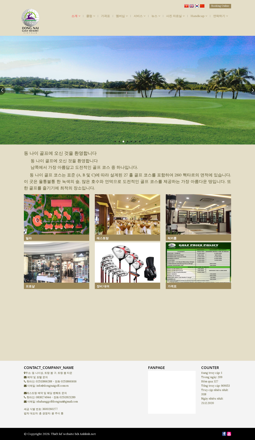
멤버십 (120, 16)
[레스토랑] (127, 217)
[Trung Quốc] (202, 5)
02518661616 (69, 381)
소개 (74, 16)
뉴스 (154, 16)
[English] (191, 5)
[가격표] (198, 265)
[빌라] (56, 217)
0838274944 (43, 397)
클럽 (89, 16)
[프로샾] (56, 265)
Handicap (197, 16)
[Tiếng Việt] (186, 5)
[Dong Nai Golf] (30, 22)
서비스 (138, 16)
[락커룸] (198, 217)
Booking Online (220, 5)
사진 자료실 (174, 16)
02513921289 (67, 397)
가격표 (105, 16)
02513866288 (44, 381)
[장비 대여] (127, 265)
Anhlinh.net (88, 434)
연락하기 (219, 16)
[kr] (197, 5)
